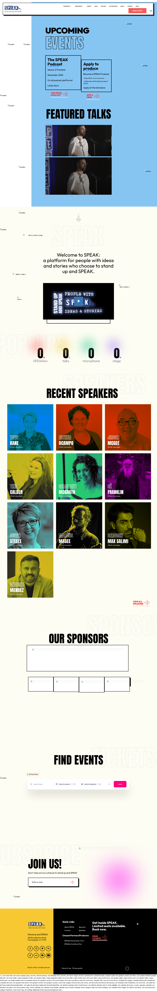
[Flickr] (36, 955)
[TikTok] (30, 955)
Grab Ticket (137, 11)
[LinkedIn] (48, 948)
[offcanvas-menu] (151, 11)
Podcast (103, 6)
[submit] (73, 882)
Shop (137, 6)
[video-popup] (78, 301)
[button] (47, 141)
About (122, 6)
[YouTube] (42, 955)
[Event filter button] (109, 784)
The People (66, 6)
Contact (130, 6)
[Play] (78, 140)
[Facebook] (30, 948)
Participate (78, 6)
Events (89, 6)
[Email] (48, 955)
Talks (96, 6)
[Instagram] (36, 948)
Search (120, 784)
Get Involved (113, 6)
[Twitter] (42, 948)
